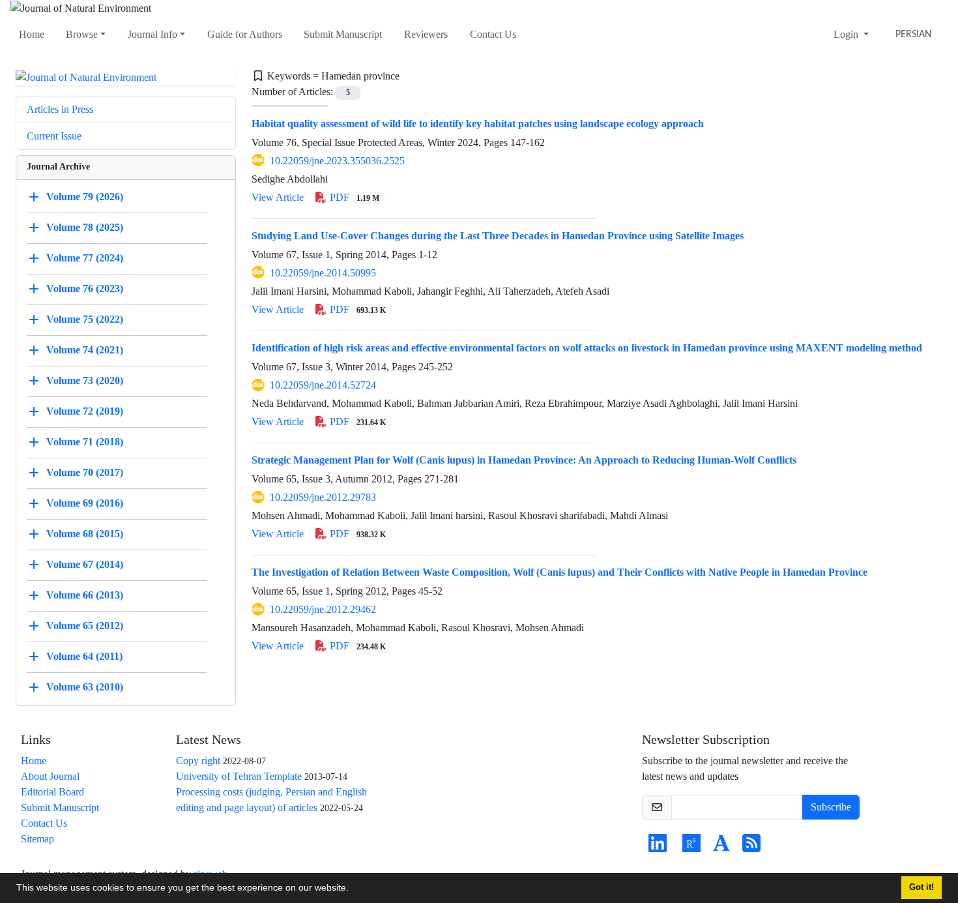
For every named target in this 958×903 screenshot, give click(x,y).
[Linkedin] (657, 847)
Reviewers (426, 34)
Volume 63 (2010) (84, 687)
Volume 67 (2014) (84, 564)
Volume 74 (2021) (84, 350)
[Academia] (721, 847)
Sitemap (37, 839)
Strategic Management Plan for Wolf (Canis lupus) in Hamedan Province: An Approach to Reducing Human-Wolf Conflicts (524, 460)
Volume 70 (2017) (84, 472)
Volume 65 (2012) (84, 625)
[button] (353, 889)
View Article (278, 197)
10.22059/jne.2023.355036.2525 (337, 161)
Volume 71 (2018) (84, 442)
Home (31, 34)
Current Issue (54, 136)
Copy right (198, 760)
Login (847, 34)
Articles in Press (60, 109)
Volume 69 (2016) (84, 503)
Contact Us (493, 34)
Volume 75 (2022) (84, 319)
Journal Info (152, 34)
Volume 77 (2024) (84, 258)
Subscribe (831, 807)
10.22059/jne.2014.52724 (323, 385)
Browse (82, 34)
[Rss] (751, 847)
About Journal (50, 776)
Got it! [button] (921, 887)
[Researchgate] (691, 847)
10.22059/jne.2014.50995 (323, 273)
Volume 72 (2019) (84, 411)
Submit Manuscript (343, 34)
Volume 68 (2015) (84, 533)
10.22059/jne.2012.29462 (323, 609)
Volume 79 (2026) (84, 196)
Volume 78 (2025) (84, 227)
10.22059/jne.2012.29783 (323, 497)
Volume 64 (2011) (84, 656)
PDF (353, 197)
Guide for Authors (244, 34)
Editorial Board (52, 792)
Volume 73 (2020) (84, 380)
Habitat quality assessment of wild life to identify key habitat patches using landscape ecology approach (478, 123)
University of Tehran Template (239, 776)
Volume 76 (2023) (84, 288)
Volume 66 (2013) (84, 595)
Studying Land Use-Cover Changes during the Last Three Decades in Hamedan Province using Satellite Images (498, 235)
